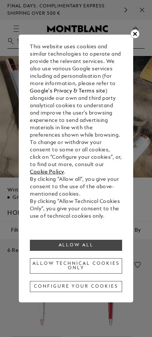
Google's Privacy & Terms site (68, 91)
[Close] (135, 33)
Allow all (76, 245)
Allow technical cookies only (76, 265)
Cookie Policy (47, 172)
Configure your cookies (76, 286)
